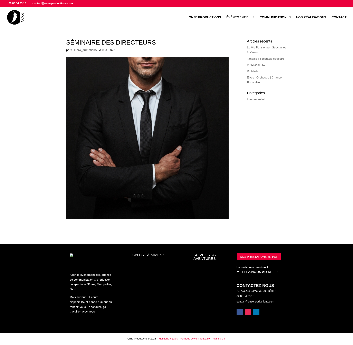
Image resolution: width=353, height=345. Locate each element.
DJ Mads (252, 71)
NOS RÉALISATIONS (311, 17)
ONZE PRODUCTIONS (205, 17)
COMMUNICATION (273, 17)
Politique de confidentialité (195, 338)
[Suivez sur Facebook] (240, 312)
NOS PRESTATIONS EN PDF (259, 256)
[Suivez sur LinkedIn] (256, 312)
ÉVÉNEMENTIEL (238, 17)
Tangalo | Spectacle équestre (266, 58)
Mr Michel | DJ (256, 64)
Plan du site (219, 338)
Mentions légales (168, 338)
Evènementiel (256, 99)
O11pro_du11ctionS (84, 50)
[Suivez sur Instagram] (248, 312)
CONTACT (339, 17)
